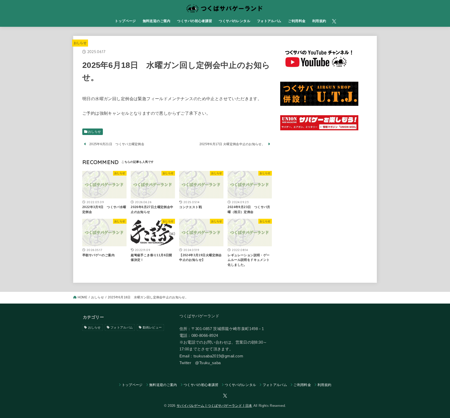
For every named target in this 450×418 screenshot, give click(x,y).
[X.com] (334, 21)
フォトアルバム (269, 21)
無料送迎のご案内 (157, 21)
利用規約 (319, 21)
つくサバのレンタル (234, 21)
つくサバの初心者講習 (194, 21)
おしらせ (80, 43)
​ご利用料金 (296, 21)
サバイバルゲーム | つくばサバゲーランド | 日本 (214, 406)
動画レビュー (152, 327)
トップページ (125, 21)
